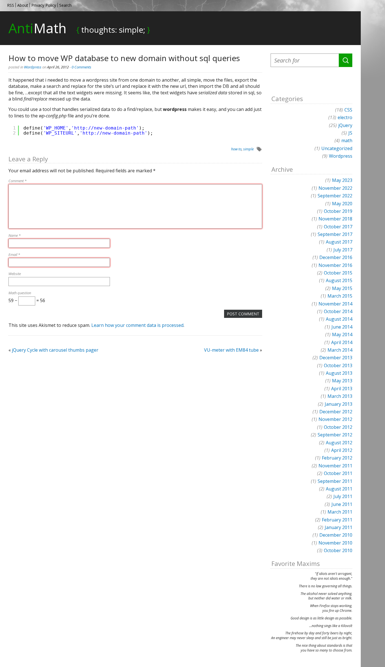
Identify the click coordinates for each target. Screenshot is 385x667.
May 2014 (342, 334)
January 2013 (338, 404)
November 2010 (335, 543)
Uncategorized (336, 148)
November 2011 (335, 466)
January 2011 (338, 527)
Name (14, 235)
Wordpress (32, 67)
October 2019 (338, 211)
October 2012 (338, 427)
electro (345, 117)
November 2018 (335, 219)
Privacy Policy (43, 5)
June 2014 (341, 327)
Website (14, 273)
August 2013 (339, 373)
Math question (19, 292)
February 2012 (337, 458)
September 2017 (335, 234)
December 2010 (335, 535)
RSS (10, 5)
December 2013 (335, 357)
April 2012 (341, 450)
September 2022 (335, 196)
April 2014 (341, 342)
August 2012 (339, 443)
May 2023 (342, 180)
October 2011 (338, 473)
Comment (17, 180)
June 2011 (341, 504)
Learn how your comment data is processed (137, 325)
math (346, 140)
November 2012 (335, 419)
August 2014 (339, 319)
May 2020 (342, 203)
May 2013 (342, 381)
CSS (348, 110)
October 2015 (338, 273)
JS (350, 133)
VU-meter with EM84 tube (231, 350)
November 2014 (335, 304)
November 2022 (335, 188)
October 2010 (338, 550)
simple (248, 148)
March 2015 (340, 296)
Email (14, 254)
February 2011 (337, 520)
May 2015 (342, 288)
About (22, 5)
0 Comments (81, 67)
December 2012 (335, 412)
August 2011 (339, 489)
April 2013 (341, 388)
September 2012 (335, 435)
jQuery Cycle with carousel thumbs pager (55, 350)
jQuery (345, 125)
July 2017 (342, 250)
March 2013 (340, 396)
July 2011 (342, 496)
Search (65, 5)
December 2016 (335, 257)
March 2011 (340, 512)
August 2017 (339, 242)
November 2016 (335, 265)
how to (236, 148)
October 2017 (338, 227)
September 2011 (335, 481)
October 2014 (338, 311)
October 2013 (338, 365)
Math (37, 28)
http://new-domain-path (105, 128)
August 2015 (339, 280)
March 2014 (340, 350)
